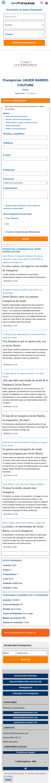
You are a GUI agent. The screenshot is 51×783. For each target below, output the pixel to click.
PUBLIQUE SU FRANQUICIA (25, 693)
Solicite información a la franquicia (20, 632)
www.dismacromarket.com (25, 722)
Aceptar (8, 780)
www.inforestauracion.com (25, 712)
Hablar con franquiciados (16, 129)
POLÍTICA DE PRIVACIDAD (27, 232)
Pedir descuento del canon (17, 116)
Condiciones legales (25, 752)
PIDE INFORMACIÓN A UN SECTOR (25, 682)
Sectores (8, 25)
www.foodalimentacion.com (25, 717)
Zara (7, 224)
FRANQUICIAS (25, 688)
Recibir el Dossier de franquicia (18, 119)
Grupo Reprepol (12, 218)
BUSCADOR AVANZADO (25, 676)
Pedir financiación (13, 125)
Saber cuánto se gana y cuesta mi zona (22, 122)
